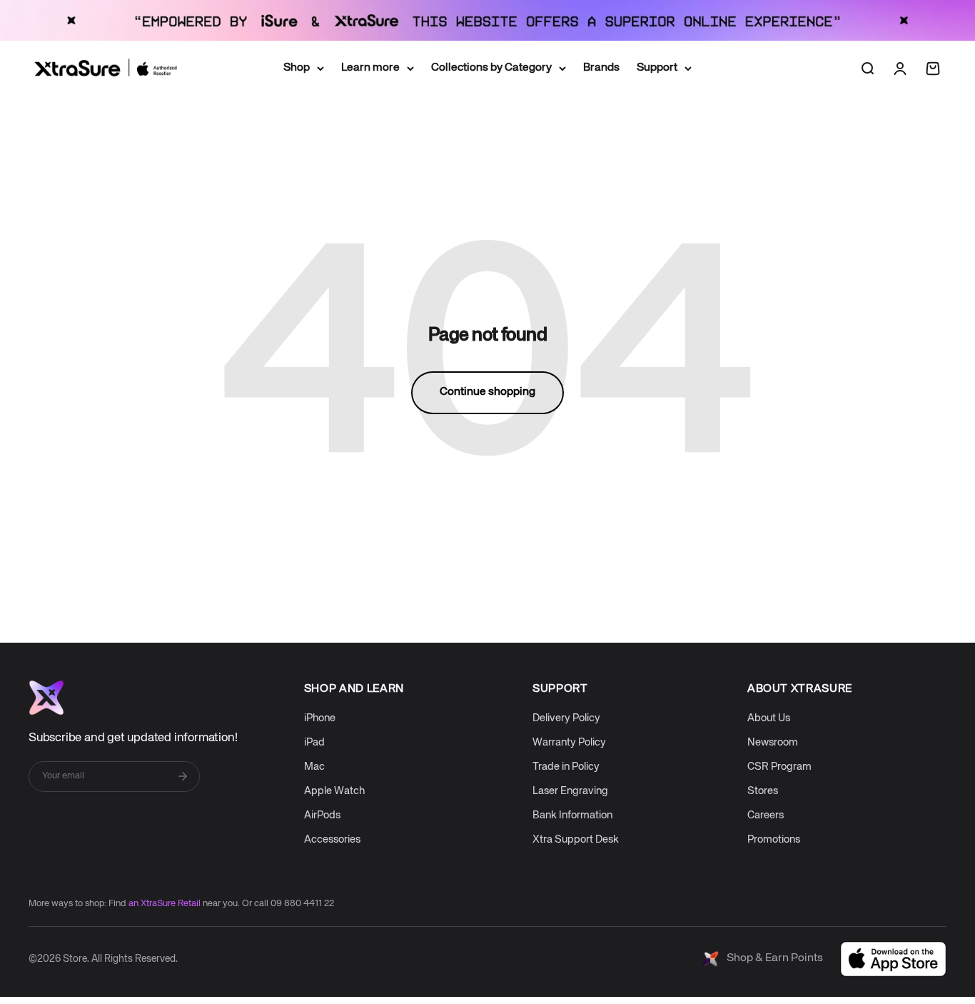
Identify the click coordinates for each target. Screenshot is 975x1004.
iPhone (319, 718)
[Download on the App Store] (893, 959)
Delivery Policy (566, 718)
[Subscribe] (183, 776)
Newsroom (772, 742)
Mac (314, 766)
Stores (762, 790)
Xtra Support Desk (575, 839)
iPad (314, 742)
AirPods (322, 815)
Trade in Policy (566, 766)
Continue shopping (487, 392)
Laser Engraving (570, 790)
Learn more (370, 68)
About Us (768, 718)
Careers (765, 815)
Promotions (773, 839)
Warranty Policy (569, 742)
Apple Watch (334, 790)
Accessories (332, 839)
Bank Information (572, 815)
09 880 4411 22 (302, 903)
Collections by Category (491, 68)
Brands (601, 68)
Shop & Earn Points (775, 958)
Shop (296, 68)
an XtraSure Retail (164, 903)
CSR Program (779, 766)
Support (657, 68)
